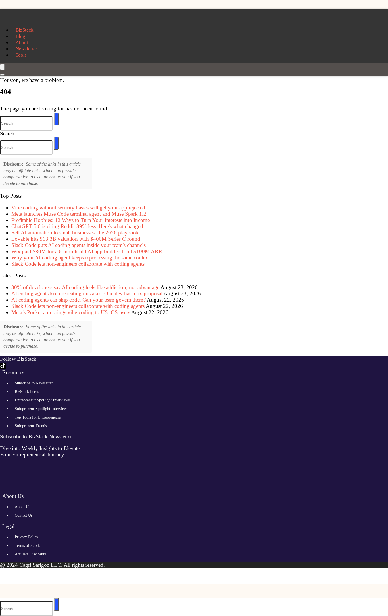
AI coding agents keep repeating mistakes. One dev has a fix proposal (86, 293)
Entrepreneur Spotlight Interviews (42, 400)
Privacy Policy (26, 537)
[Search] (2, 75)
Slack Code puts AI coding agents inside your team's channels (78, 245)
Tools (21, 55)
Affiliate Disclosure (30, 554)
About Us (22, 507)
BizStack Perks (27, 392)
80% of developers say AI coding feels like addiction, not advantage (85, 287)
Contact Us (23, 515)
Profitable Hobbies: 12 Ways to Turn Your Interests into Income (80, 220)
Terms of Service (28, 545)
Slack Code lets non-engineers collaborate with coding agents (78, 264)
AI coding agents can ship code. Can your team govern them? (78, 300)
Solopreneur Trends (31, 426)
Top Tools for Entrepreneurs (38, 417)
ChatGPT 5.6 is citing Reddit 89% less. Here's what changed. (78, 226)
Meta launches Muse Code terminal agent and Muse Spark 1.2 (78, 214)
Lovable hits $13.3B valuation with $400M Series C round (75, 239)
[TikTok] (3, 366)
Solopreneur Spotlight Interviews (41, 409)
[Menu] (2, 67)
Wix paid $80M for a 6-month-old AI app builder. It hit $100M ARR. (87, 251)
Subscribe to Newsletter (34, 383)
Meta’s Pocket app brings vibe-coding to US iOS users (70, 312)
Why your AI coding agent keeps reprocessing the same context (80, 258)
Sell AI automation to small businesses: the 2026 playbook (75, 233)
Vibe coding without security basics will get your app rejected (78, 208)
